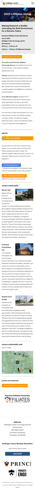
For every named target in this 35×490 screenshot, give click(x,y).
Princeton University (17, 464)
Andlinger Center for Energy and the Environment (12, 3)
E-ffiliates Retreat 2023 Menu (11, 57)
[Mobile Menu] (32, 3)
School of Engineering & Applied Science (17, 473)
